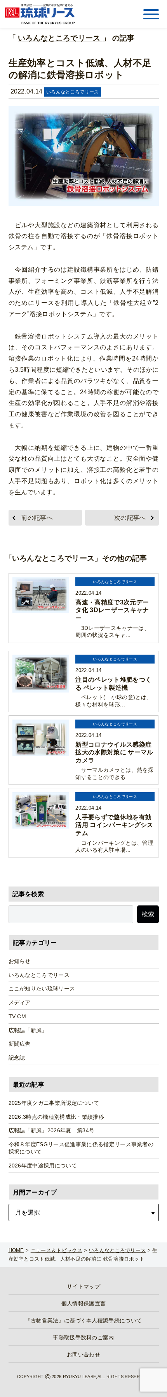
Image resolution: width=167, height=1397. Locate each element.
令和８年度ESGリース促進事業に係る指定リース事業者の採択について (81, 1148)
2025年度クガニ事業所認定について (54, 1103)
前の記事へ (37, 517)
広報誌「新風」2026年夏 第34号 (52, 1130)
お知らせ (20, 961)
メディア (20, 1002)
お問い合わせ (83, 1354)
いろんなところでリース (60, 38)
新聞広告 (20, 1044)
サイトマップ (83, 1286)
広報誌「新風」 (28, 1030)
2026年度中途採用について (43, 1165)
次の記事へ (130, 517)
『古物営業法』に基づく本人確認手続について (83, 1320)
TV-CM (17, 1016)
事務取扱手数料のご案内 (83, 1337)
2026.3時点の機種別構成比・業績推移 (56, 1117)
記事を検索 (28, 894)
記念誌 (17, 1058)
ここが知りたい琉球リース (42, 988)
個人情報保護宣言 (83, 1303)
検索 (148, 914)
